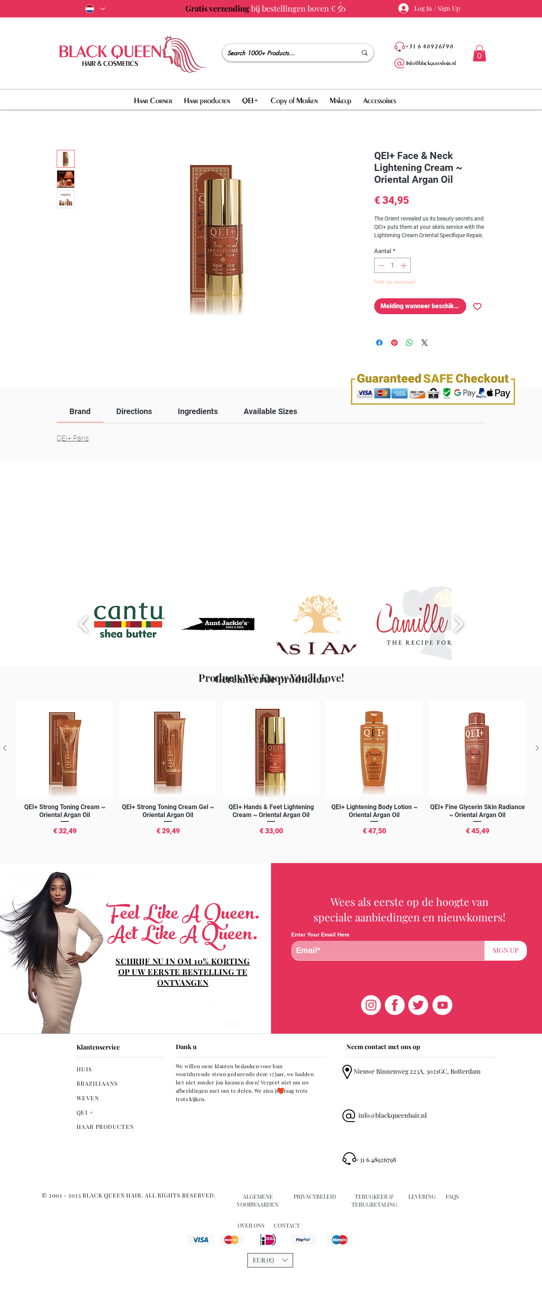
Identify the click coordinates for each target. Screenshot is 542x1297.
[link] (79, 413)
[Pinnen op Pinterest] (394, 353)
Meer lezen (387, 245)
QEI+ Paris (73, 440)
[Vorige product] (5, 748)
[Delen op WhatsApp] (409, 353)
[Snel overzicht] (64, 748)
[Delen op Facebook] (379, 353)
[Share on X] (424, 353)
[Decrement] (380, 276)
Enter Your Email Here (320, 934)
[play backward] (83, 624)
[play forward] (458, 624)
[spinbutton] (392, 276)
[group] (271, 778)
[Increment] (404, 276)
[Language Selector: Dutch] (94, 8)
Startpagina (72, 123)
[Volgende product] (537, 748)
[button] (479, 53)
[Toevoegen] (477, 316)
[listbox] (270, 1260)
